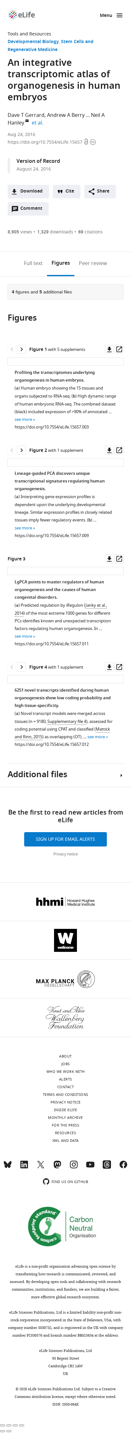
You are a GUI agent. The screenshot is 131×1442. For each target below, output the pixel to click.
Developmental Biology (33, 42)
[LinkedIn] (24, 1167)
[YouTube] (90, 1167)
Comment (33, 210)
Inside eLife (65, 1109)
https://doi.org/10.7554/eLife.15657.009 (52, 536)
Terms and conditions (65, 1094)
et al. (38, 123)
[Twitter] (40, 1167)
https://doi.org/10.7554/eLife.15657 (46, 142)
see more (23, 419)
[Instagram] (73, 1167)
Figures (61, 263)
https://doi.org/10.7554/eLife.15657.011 (52, 644)
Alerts (65, 1079)
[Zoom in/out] (21, 1425)
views (20, 232)
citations (90, 232)
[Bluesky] (7, 1167)
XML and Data (65, 1140)
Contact (65, 1086)
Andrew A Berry (66, 115)
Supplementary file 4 (66, 721)
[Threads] (106, 1167)
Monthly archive (65, 1117)
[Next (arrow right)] (8, 1431)
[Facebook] (123, 1167)
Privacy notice (65, 854)
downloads (55, 232)
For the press (65, 1125)
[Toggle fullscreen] (15, 1425)
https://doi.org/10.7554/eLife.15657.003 (52, 427)
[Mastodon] (57, 1167)
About (65, 1056)
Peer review (93, 263)
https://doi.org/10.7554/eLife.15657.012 (52, 744)
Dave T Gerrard (26, 115)
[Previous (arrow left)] (2, 1431)
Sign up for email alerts (65, 839)
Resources (65, 1132)
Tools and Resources (29, 34)
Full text (33, 263)
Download (31, 191)
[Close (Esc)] (2, 1425)
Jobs (65, 1063)
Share (103, 191)
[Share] (8, 1425)
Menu (106, 15)
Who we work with (65, 1071)
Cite (70, 191)
